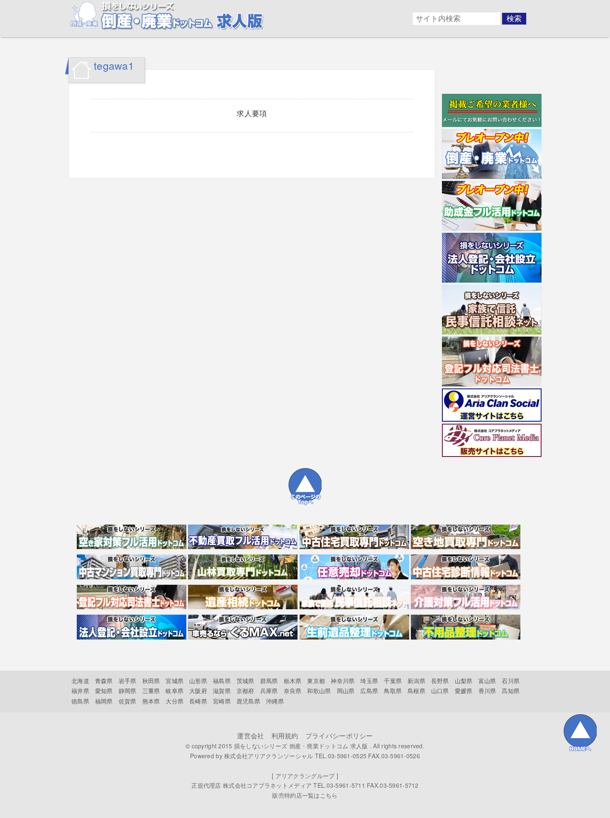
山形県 (198, 680)
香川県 (487, 690)
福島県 (222, 680)
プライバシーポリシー (339, 735)
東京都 (316, 680)
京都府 (245, 690)
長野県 (440, 680)
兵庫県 (269, 690)
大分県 (174, 701)
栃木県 (293, 680)
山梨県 (464, 680)
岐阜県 (174, 690)
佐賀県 (128, 701)
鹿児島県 (248, 701)
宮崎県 (222, 701)
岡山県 (346, 690)
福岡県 (104, 701)
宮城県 (174, 680)
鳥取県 (393, 690)
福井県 (80, 690)
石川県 (511, 680)
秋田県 (151, 680)
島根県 (416, 690)
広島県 (369, 690)
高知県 (511, 690)
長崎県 (198, 701)
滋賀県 (222, 690)
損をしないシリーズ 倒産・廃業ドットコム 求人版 (301, 746)
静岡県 (128, 690)
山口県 (440, 690)
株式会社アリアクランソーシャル (268, 756)
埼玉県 (369, 680)
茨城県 (245, 680)
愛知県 (104, 690)
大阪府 (198, 690)
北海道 (80, 680)
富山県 (487, 680)
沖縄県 (275, 701)
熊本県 (151, 701)
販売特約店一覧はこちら (304, 795)
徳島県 (80, 701)
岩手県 (128, 680)
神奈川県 (342, 680)
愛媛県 (464, 690)
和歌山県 (319, 690)
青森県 (104, 680)
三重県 (151, 690)
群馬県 (269, 680)
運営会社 (250, 735)
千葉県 (393, 680)
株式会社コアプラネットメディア (267, 785)
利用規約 (284, 735)
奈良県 (293, 690)
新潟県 (416, 680)
